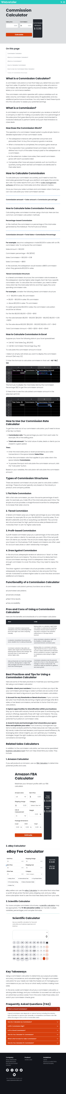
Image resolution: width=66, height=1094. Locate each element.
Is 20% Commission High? (16, 1026)
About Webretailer (11, 1059)
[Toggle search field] (61, 2)
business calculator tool (15, 751)
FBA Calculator (42, 763)
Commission (23, 22)
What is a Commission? (14, 61)
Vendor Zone (28, 1059)
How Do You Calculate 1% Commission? (21, 1034)
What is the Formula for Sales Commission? (22, 1039)
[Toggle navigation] (64, 2)
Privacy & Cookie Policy (50, 1061)
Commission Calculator (14, 53)
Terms (45, 1059)
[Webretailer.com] (9, 2)
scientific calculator (47, 905)
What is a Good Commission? (17, 1009)
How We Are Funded (12, 1063)
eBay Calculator (31, 890)
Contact (8, 1065)
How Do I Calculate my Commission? (20, 1022)
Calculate (19, 34)
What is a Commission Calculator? (17, 57)
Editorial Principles (48, 1063)
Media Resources (11, 1061)
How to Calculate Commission (16, 65)
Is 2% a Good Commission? (17, 1030)
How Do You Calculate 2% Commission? (21, 1043)
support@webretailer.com (14, 1080)
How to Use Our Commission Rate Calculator (21, 69)
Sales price (9, 22)
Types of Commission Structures (17, 73)
